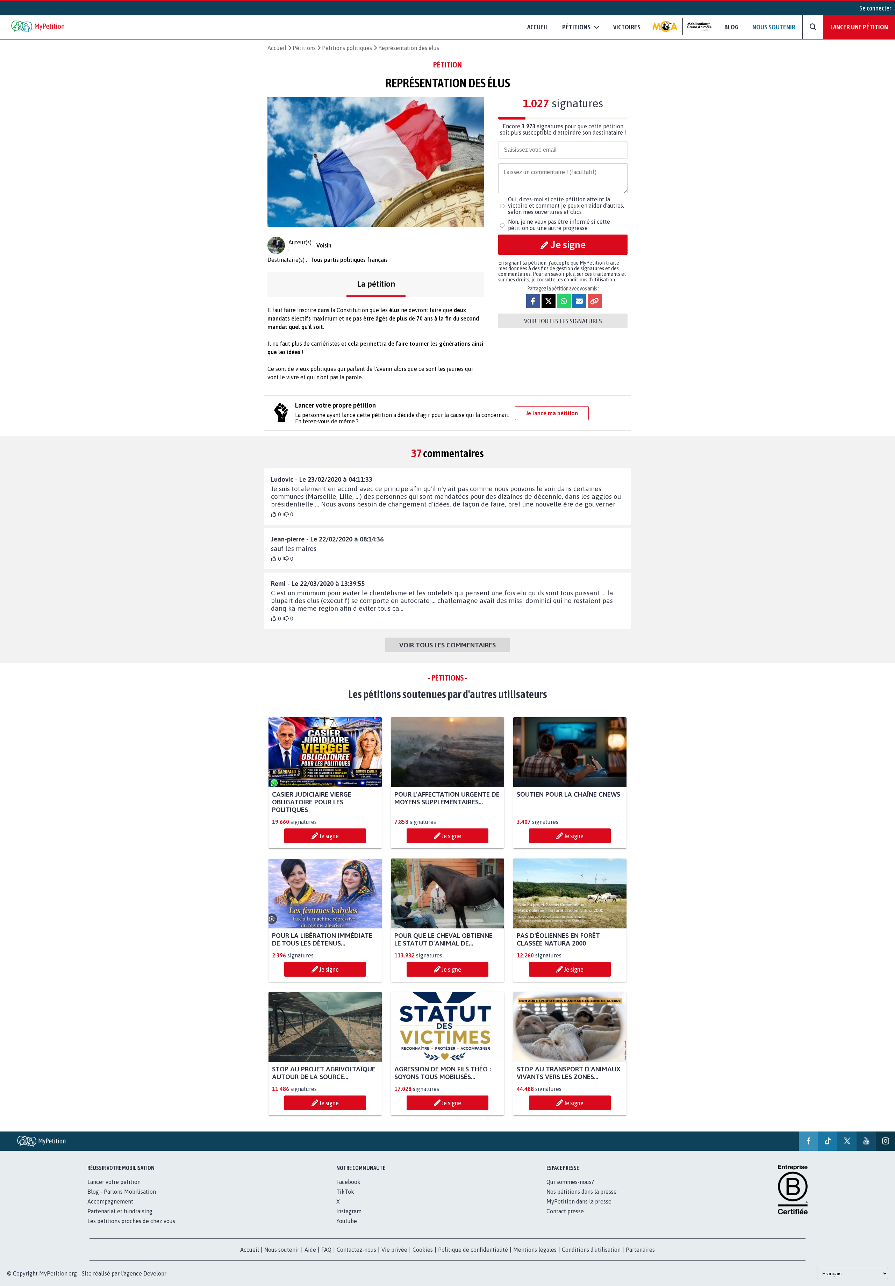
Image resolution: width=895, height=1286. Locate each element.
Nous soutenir (773, 27)
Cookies (423, 1250)
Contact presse (565, 1211)
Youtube (346, 1221)
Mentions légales (535, 1250)
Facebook (348, 1182)
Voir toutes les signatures (563, 321)
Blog (731, 27)
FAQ (326, 1250)
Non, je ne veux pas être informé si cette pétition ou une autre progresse (559, 224)
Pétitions (304, 48)
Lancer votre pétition (114, 1182)
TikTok (345, 1191)
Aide (310, 1250)
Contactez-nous (356, 1250)
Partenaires (640, 1250)
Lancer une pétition (859, 27)
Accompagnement (110, 1201)
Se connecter (875, 8)
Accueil (537, 27)
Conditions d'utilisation (591, 1250)
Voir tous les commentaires (447, 645)
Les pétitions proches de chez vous (131, 1221)
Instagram (348, 1211)
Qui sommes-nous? (570, 1182)
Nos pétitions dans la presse (581, 1191)
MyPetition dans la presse (578, 1201)
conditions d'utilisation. (590, 279)
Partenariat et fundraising (119, 1211)
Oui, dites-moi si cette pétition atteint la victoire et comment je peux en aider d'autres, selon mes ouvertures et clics (566, 205)
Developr (154, 1273)
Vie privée (394, 1250)
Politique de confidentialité (473, 1250)
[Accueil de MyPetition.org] (38, 27)
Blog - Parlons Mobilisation (121, 1191)
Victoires (626, 27)
